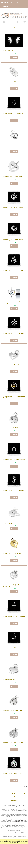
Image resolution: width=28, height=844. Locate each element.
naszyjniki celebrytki (22, 820)
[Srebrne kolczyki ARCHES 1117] (14, 40)
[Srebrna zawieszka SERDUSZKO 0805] (14, 355)
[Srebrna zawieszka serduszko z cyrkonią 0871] (14, 135)
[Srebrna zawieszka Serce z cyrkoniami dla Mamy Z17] (14, 386)
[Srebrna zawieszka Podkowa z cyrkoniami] (14, 449)
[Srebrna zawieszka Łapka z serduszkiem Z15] (14, 480)
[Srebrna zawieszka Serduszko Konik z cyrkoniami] (14, 260)
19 (24, 786)
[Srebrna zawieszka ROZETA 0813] (14, 418)
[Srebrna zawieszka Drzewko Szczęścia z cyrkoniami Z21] (14, 763)
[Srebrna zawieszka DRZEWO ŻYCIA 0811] (14, 701)
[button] (3, 21)
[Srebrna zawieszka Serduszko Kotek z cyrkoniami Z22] (14, 229)
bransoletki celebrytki (16, 821)
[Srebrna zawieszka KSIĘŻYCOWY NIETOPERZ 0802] (14, 512)
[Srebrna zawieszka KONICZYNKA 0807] (14, 669)
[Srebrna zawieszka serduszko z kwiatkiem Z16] (14, 103)
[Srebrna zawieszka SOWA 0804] (14, 72)
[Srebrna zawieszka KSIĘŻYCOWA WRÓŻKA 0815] (14, 575)
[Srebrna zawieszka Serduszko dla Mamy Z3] (14, 323)
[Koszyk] (24, 21)
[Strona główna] (14, 14)
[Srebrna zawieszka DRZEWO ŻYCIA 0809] (14, 732)
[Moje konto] (17, 21)
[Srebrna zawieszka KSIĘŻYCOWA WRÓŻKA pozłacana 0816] (14, 543)
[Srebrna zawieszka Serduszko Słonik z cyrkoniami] (14, 198)
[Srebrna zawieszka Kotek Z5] (14, 638)
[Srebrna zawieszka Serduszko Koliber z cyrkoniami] (14, 292)
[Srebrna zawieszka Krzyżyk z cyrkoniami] (14, 606)
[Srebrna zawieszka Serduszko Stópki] (14, 166)
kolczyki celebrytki (22, 824)
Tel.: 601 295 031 (4, 2)
